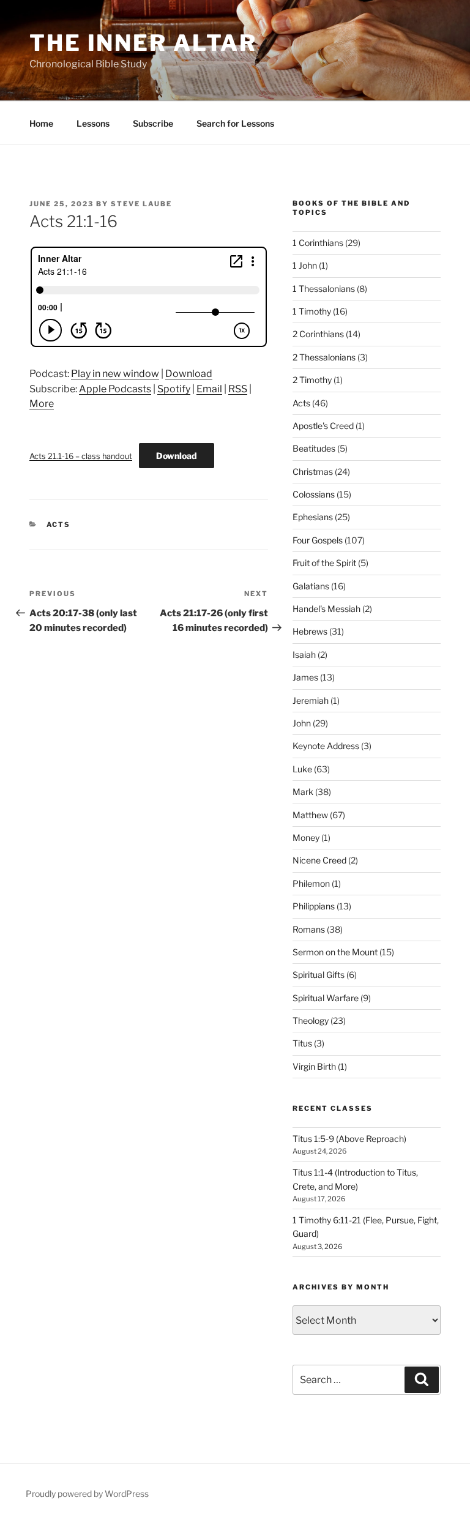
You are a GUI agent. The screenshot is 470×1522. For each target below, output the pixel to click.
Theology (311, 1020)
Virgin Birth (314, 1066)
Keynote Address (326, 745)
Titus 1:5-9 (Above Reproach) (349, 1138)
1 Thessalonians (324, 288)
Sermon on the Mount (335, 952)
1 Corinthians (318, 242)
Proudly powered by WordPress (87, 1493)
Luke (302, 769)
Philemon (311, 883)
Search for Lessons (235, 123)
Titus (302, 1043)
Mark (303, 791)
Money (306, 837)
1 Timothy (312, 311)
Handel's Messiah (326, 608)
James (305, 677)
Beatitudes (314, 448)
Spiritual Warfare (326, 998)
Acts (59, 524)
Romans (309, 929)
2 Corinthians (318, 334)
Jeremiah (311, 700)
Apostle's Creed (323, 425)
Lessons (93, 123)
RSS (237, 389)
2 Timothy (312, 380)
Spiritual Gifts (319, 974)
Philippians (314, 906)
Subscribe (153, 123)
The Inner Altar (143, 42)
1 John (305, 265)
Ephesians (313, 517)
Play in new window (115, 373)
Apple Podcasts (115, 389)
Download (188, 373)
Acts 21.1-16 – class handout (80, 456)
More (41, 403)
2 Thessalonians (324, 357)
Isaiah (304, 654)
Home (41, 123)
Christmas (313, 471)
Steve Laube (141, 204)
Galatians (311, 586)
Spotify (173, 389)
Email (209, 389)
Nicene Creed (319, 860)
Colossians (314, 494)
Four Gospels (318, 540)
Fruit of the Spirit (324, 563)
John (302, 723)
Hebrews (310, 631)
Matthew (310, 815)
